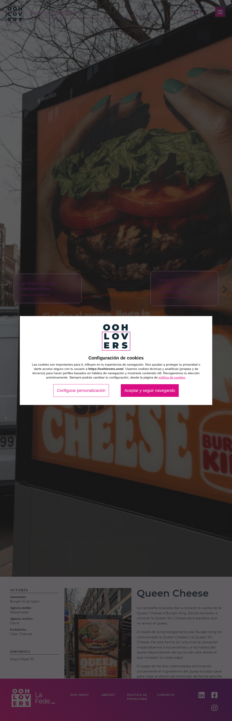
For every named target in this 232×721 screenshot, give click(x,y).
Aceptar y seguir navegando (149, 390)
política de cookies (172, 377)
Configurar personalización (81, 390)
